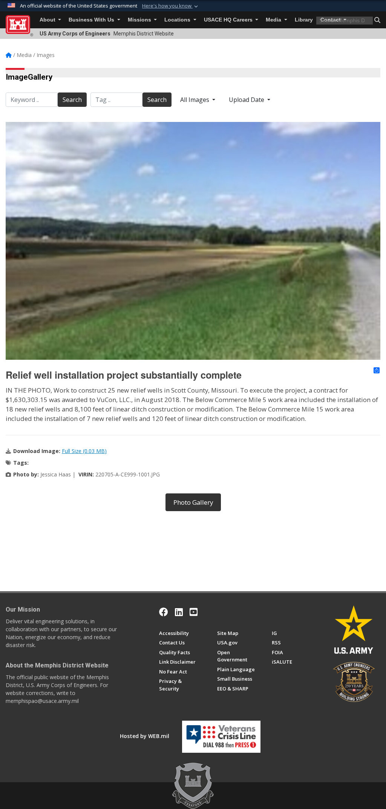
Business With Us (92, 20)
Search (72, 100)
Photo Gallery (193, 502)
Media (274, 20)
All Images (195, 100)
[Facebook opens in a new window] (163, 612)
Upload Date (247, 100)
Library (304, 20)
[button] (170, 6)
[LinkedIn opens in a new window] (179, 612)
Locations (178, 20)
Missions (140, 20)
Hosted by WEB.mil (144, 736)
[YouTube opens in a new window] (194, 612)
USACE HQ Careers (229, 20)
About (48, 20)
